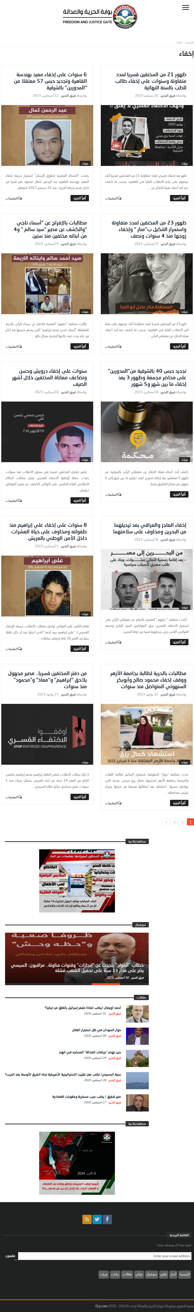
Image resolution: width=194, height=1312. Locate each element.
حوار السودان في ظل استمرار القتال (96, 1030)
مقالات (127, 1274)
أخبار (173, 1274)
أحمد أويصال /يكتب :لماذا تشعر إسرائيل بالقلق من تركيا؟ (83, 1008)
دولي (139, 1274)
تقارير (163, 1274)
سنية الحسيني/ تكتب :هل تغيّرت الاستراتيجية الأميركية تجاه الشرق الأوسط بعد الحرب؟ (63, 1074)
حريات (184, 163)
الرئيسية (185, 1274)
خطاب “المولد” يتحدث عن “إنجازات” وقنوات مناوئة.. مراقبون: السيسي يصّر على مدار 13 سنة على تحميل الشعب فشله (77, 967)
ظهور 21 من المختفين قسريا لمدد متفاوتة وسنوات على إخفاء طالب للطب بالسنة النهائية (150, 80)
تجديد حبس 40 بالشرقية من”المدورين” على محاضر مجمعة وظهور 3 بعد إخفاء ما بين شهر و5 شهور (147, 377)
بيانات (115, 1274)
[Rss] (87, 1219)
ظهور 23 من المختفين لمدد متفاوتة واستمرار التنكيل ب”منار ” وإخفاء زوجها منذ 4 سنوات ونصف (149, 229)
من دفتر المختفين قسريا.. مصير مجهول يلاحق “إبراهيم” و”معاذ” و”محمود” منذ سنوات (47, 679)
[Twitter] (97, 1219)
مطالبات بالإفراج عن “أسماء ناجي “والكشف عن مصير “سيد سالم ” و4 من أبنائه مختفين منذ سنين (50, 229)
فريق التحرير (168, 95)
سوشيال (151, 1274)
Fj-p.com (101, 1306)
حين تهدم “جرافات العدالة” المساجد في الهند (90, 1052)
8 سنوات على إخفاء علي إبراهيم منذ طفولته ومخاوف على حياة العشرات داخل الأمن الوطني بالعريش (48, 531)
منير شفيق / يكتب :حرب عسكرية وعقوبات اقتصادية (86, 1097)
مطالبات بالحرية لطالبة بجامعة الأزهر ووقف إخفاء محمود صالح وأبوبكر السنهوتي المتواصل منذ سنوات (148, 679)
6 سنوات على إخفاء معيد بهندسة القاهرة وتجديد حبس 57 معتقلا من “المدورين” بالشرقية (50, 80)
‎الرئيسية (190, 42)
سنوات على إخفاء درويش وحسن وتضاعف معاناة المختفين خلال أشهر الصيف (49, 377)
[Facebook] (107, 1219)
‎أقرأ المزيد (179, 198)
